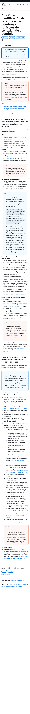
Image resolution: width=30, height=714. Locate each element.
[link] (25, 12)
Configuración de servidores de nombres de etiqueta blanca (16, 515)
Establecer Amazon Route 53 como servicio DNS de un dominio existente (15, 156)
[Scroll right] (23, 5)
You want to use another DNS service (13, 141)
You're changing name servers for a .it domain (16, 145)
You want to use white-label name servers (15, 143)
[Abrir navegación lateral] (2, 8)
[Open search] (27, 4)
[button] (6, 45)
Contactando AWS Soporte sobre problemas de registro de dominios (14, 349)
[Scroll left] (8, 5)
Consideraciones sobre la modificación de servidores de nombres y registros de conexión (15, 108)
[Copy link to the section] (2, 119)
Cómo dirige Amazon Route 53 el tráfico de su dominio (15, 387)
